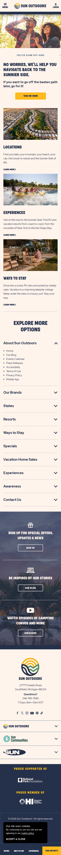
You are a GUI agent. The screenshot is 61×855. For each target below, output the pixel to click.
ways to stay (19, 851)
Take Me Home (30, 96)
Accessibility (13, 367)
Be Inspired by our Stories (30, 578)
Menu (5, 7)
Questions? (30, 694)
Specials (10, 446)
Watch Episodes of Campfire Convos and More (30, 620)
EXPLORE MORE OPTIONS (30, 326)
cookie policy (27, 833)
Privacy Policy (14, 375)
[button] (30, 547)
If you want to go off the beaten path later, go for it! (30, 84)
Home (9, 351)
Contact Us (12, 499)
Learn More (9, 169)
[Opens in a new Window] (30, 780)
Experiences (13, 473)
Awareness (12, 486)
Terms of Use (13, 371)
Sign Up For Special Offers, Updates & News (30, 535)
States (8, 406)
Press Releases (14, 363)
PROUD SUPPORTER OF (30, 769)
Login (56, 7)
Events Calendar (15, 359)
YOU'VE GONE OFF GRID (30, 55)
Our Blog (11, 355)
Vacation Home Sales (20, 459)
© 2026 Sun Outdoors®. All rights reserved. (30, 818)
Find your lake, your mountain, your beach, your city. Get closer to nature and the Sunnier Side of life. (29, 158)
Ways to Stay (13, 432)
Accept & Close (15, 839)
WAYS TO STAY (14, 278)
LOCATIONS (12, 147)
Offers (6, 851)
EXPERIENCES (14, 213)
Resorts (9, 419)
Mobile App (12, 379)
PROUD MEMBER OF (30, 792)
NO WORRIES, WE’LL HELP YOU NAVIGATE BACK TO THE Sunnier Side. (29, 70)
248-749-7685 (30, 698)
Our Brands (12, 392)
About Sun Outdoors (20, 343)
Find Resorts (51, 851)
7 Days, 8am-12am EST (30, 702)
